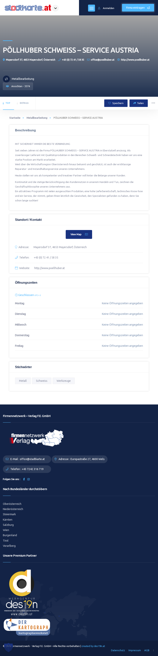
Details (24, 103)
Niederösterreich (13, 509)
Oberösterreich (12, 503)
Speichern (118, 103)
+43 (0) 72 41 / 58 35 (73, 59)
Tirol (5, 540)
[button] (8, 647)
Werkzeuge (64, 380)
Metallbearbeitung (37, 117)
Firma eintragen (135, 7)
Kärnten (7, 519)
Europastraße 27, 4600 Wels (88, 459)
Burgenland (10, 535)
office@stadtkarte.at (32, 459)
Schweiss (41, 380)
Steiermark (9, 514)
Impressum (135, 650)
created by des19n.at (93, 646)
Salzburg (8, 524)
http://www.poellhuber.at (135, 59)
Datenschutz (118, 650)
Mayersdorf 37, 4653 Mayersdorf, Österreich (30, 59)
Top (8, 103)
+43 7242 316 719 (33, 469)
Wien (6, 530)
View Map (76, 234)
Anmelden (108, 8)
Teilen (140, 103)
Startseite (14, 117)
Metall (23, 380)
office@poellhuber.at (102, 59)
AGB (146, 650)
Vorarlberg (9, 545)
